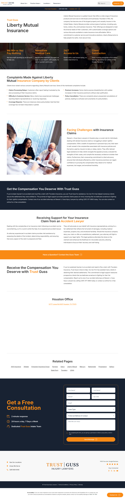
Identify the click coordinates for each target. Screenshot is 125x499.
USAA (72, 370)
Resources (56, 3)
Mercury (82, 367)
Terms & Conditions (63, 484)
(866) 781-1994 (93, 494)
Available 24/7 (73, 9)
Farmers (55, 367)
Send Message (89, 439)
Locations (46, 3)
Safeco (111, 367)
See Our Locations (15, 462)
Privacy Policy (73, 484)
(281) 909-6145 (63, 9)
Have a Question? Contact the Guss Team (61, 255)
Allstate (26, 367)
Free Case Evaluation (51, 9)
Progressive (103, 367)
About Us (23, 3)
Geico (63, 367)
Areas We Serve (14, 466)
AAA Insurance (16, 367)
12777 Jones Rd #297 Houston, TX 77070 (62, 304)
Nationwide (92, 367)
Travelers (64, 370)
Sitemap (81, 484)
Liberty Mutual (72, 367)
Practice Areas (34, 3)
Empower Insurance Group (40, 367)
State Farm (54, 370)
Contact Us (116, 3)
